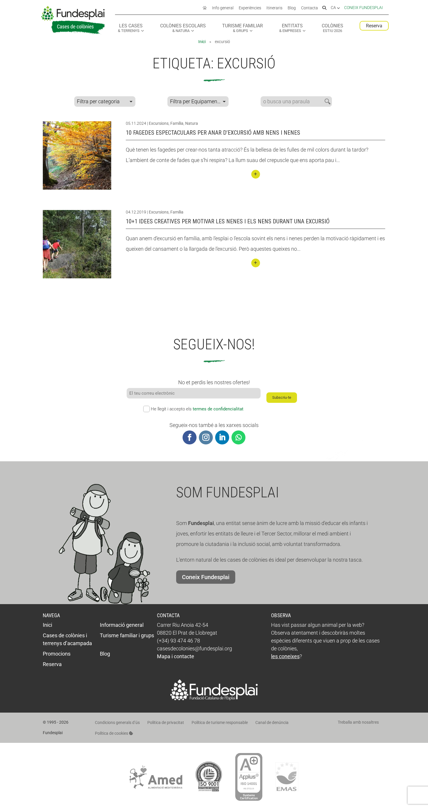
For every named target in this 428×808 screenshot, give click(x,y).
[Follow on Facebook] (190, 437)
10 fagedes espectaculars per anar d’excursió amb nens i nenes (213, 132)
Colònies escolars (183, 28)
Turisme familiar (242, 28)
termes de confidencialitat (218, 409)
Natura (191, 123)
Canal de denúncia (272, 722)
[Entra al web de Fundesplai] (214, 698)
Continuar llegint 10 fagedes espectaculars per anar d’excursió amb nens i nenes (255, 174)
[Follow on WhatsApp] (238, 437)
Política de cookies (112, 733)
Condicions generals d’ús (117, 722)
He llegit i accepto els (197, 409)
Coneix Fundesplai (363, 7)
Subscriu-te (281, 397)
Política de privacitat (165, 722)
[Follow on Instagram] (206, 437)
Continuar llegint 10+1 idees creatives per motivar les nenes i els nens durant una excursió (255, 263)
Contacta (309, 8)
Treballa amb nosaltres (358, 722)
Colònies (332, 28)
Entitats (291, 28)
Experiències (250, 8)
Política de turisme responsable (220, 722)
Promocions (56, 654)
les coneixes (285, 656)
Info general (223, 8)
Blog (292, 8)
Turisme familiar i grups (127, 635)
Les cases (130, 28)
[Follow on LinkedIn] (222, 437)
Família (176, 123)
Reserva (374, 26)
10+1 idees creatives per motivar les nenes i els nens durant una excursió (228, 221)
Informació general (122, 625)
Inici (202, 41)
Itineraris (274, 8)
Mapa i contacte (175, 656)
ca (334, 8)
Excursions (159, 123)
